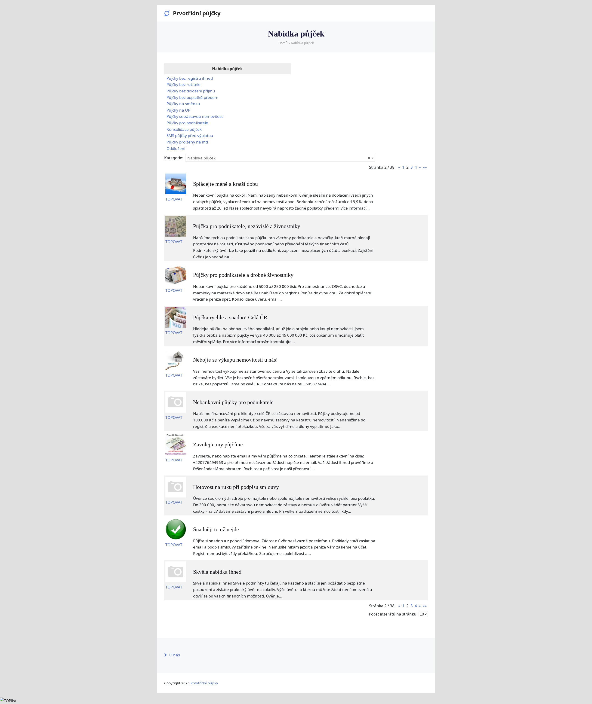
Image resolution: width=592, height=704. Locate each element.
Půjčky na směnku (183, 103)
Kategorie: (173, 157)
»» (425, 167)
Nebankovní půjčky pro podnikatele (233, 402)
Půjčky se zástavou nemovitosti (195, 116)
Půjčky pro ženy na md (187, 142)
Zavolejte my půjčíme (218, 445)
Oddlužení (175, 148)
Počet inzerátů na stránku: (393, 614)
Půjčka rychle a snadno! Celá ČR (230, 317)
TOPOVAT (173, 199)
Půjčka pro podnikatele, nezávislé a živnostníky (246, 226)
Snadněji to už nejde (216, 529)
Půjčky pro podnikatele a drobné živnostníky (243, 275)
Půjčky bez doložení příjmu (190, 91)
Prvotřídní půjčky (197, 13)
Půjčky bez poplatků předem (192, 97)
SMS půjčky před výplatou (189, 135)
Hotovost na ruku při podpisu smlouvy (236, 487)
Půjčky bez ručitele (183, 84)
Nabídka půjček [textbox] (278, 158)
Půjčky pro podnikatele (187, 122)
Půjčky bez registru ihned (189, 78)
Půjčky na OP (178, 110)
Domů (282, 43)
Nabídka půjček (227, 68)
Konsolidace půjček (184, 129)
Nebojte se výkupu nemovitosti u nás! (235, 360)
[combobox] (280, 158)
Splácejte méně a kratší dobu (225, 184)
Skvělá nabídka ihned (217, 572)
